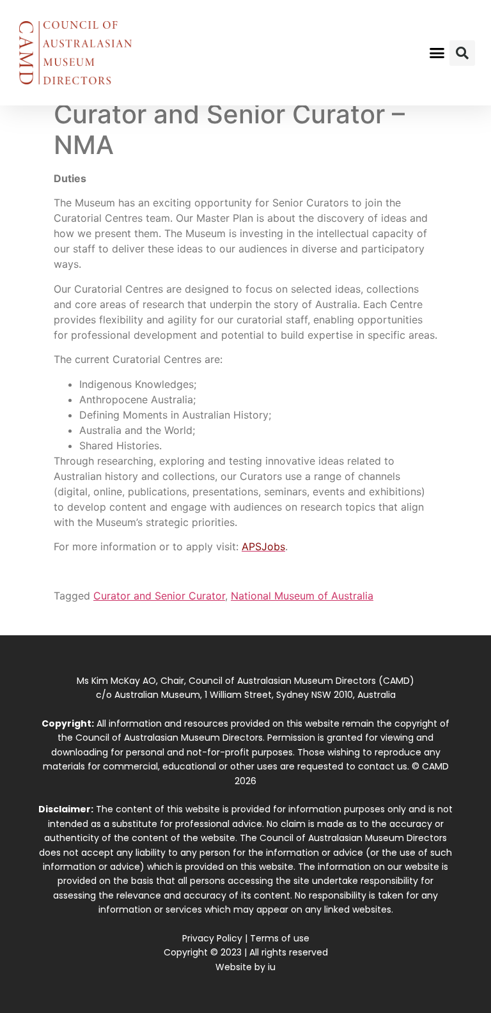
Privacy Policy (212, 938)
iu (272, 967)
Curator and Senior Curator (159, 595)
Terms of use (279, 938)
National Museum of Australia (302, 595)
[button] (437, 53)
